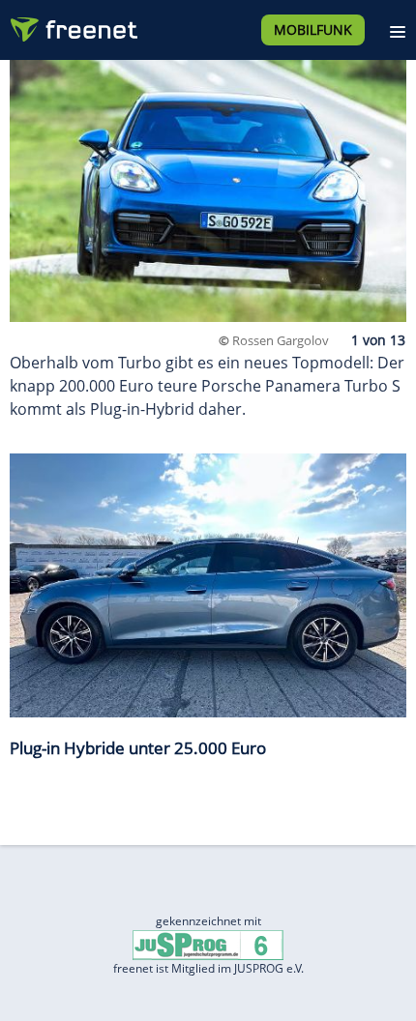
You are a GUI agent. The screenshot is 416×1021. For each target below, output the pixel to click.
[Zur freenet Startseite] (71, 25)
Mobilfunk (313, 29)
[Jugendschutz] (208, 944)
